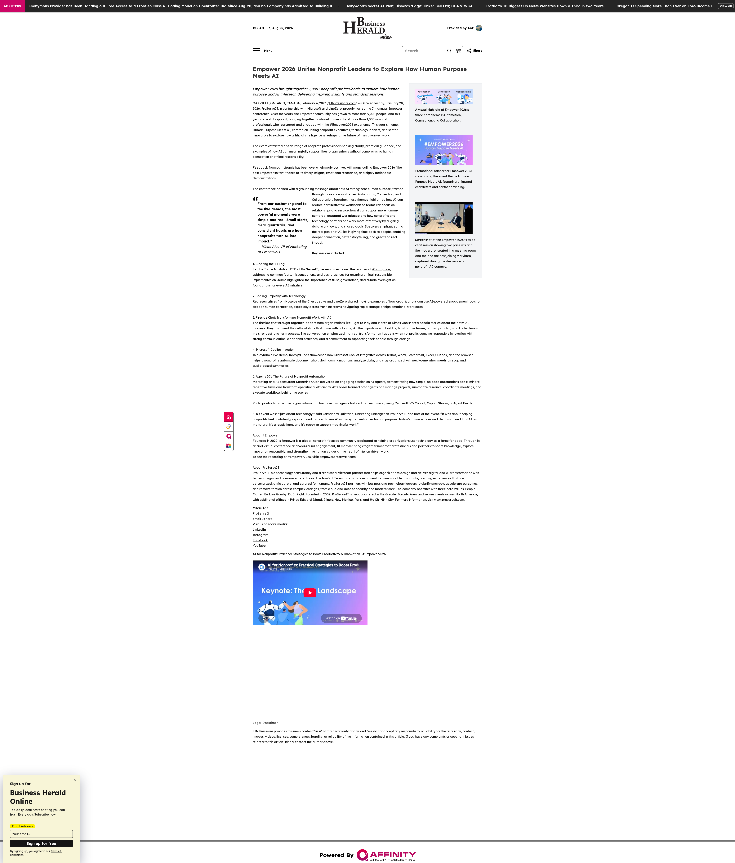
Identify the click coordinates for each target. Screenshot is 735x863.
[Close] (75, 780)
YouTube (259, 545)
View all (726, 6)
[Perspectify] (228, 427)
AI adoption (381, 269)
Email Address (22, 826)
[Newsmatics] (228, 446)
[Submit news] (228, 417)
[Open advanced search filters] (458, 50)
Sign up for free (41, 843)
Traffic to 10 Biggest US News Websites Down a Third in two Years (545, 6)
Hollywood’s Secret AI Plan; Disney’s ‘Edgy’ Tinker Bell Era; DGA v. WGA (409, 6)
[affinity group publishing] (228, 436)
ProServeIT (269, 108)
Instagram (260, 535)
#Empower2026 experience (350, 124)
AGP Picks (12, 6)
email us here (262, 519)
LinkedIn (259, 529)
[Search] (449, 50)
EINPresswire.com (342, 103)
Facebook (260, 540)
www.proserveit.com (449, 500)
